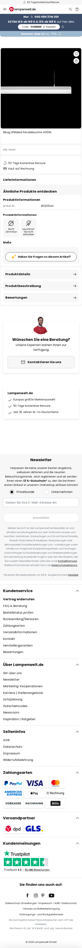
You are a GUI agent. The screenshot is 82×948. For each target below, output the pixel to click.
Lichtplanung (12, 699)
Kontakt (9, 639)
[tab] (41, 621)
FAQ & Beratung (15, 606)
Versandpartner (19, 818)
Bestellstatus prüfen (18, 612)
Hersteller (73, 574)
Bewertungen (16, 297)
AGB (6, 740)
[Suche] (71, 9)
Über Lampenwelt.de (23, 664)
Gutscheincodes (15, 706)
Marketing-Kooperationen (23, 686)
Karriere (9, 693)
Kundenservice (18, 590)
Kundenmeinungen (21, 843)
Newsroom (11, 712)
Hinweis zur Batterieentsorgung (42, 908)
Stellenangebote (30, 693)
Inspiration (11, 719)
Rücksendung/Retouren (21, 619)
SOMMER (39, 26)
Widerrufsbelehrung (18, 760)
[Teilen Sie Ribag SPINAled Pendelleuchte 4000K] (76, 61)
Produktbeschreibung (23, 286)
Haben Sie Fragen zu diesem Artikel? (44, 257)
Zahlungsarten (14, 625)
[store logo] (24, 9)
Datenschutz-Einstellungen (21, 903)
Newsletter (11, 679)
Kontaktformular (67, 561)
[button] (76, 54)
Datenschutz (12, 747)
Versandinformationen (20, 632)
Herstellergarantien (18, 645)
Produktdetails (17, 274)
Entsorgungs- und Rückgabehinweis (41, 914)
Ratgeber (28, 719)
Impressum (11, 753)
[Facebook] (30, 895)
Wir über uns (12, 673)
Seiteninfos (14, 731)
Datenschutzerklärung (64, 565)
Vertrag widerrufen (19, 599)
